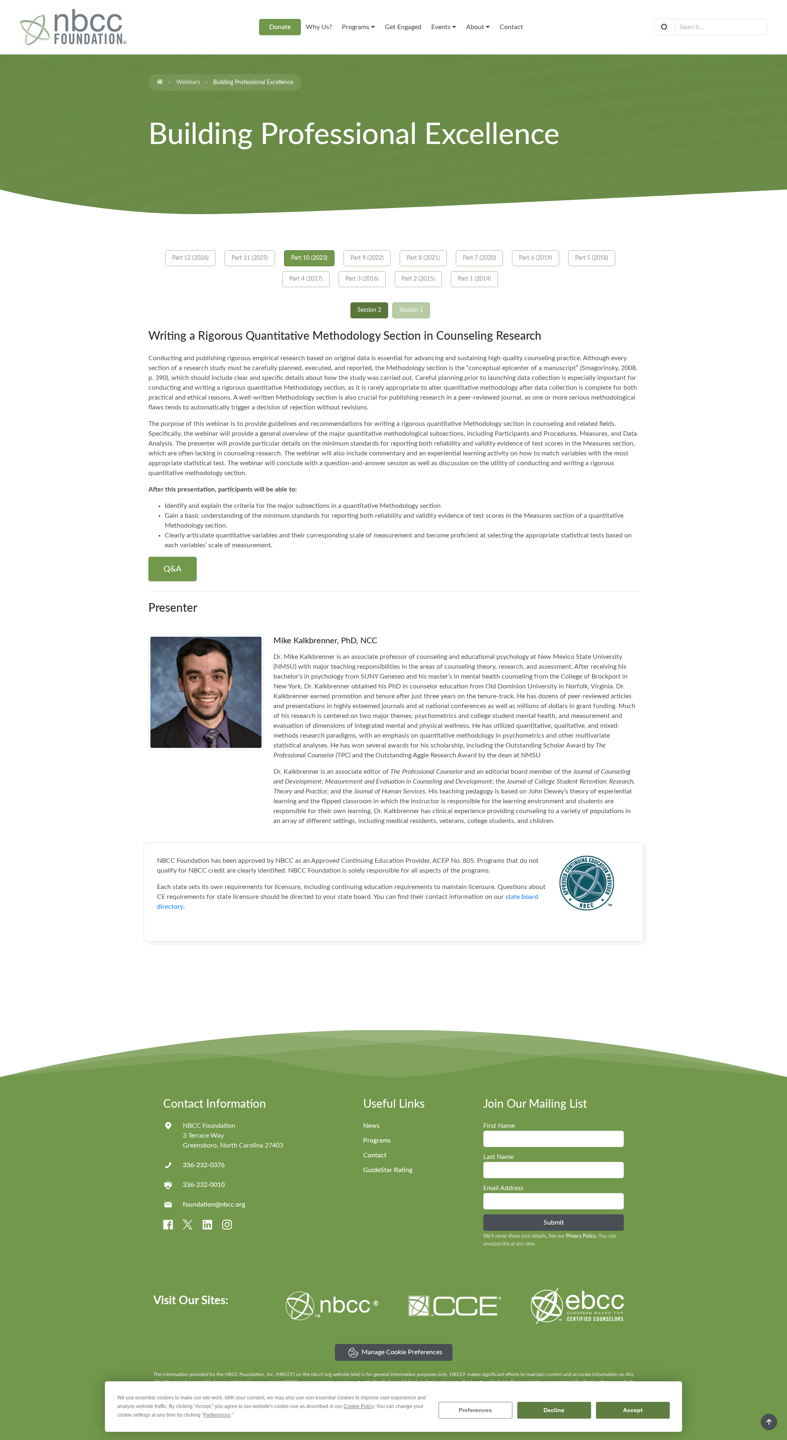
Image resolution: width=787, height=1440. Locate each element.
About (476, 27)
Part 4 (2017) (306, 279)
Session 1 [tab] (411, 310)
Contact (511, 27)
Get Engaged (403, 27)
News (371, 1125)
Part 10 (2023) (309, 258)
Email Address (503, 1188)
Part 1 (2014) (474, 279)
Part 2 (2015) (418, 279)
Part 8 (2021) (423, 258)
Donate (280, 27)
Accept (633, 1410)
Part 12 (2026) (190, 258)
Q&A (173, 569)
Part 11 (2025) (250, 258)
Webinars (188, 82)
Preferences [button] (216, 1415)
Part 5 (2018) (591, 258)
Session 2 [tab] (369, 310)
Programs (356, 27)
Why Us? (319, 27)
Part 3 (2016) (362, 279)
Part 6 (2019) (535, 258)
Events (441, 27)
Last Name (498, 1157)
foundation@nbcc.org (214, 1204)
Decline (554, 1410)
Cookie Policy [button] (358, 1406)
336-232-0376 (204, 1165)
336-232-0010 (204, 1185)
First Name (499, 1125)
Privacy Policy (581, 1236)
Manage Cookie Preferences (402, 1352)
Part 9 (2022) (367, 258)
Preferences (475, 1410)
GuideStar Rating (387, 1170)
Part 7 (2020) (479, 258)
